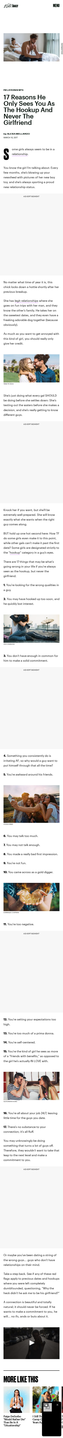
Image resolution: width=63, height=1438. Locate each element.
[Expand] (46, 1405)
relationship (20, 154)
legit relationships (26, 300)
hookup (15, 552)
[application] (31, 1343)
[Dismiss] (57, 1405)
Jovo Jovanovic (61, 48)
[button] (31, 1343)
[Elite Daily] (11, 5)
